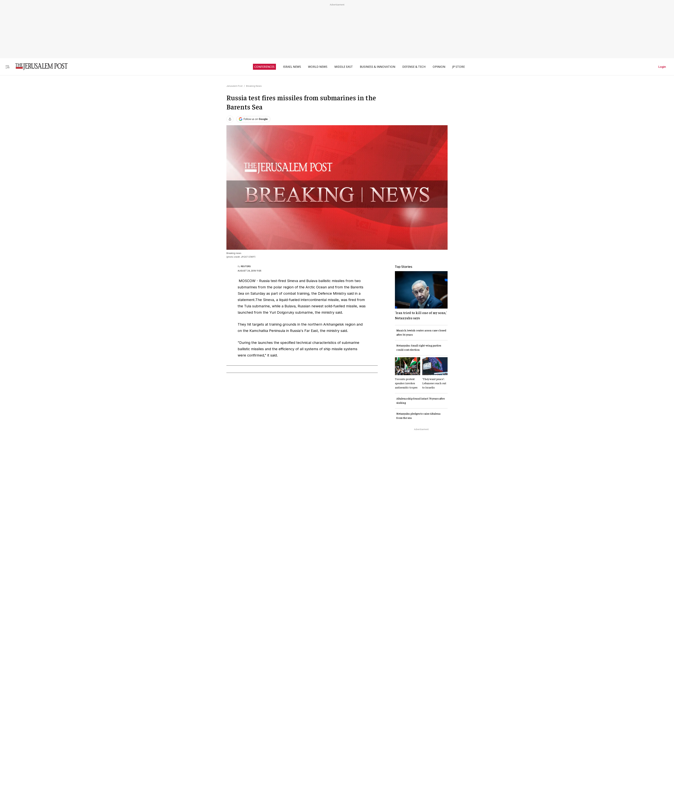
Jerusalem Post (234, 86)
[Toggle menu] (7, 66)
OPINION (439, 66)
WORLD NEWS (317, 66)
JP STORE (458, 66)
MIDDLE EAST (343, 66)
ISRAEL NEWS (292, 66)
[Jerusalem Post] (39, 66)
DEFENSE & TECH (414, 66)
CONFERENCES (264, 66)
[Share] (229, 119)
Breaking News (254, 86)
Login (662, 66)
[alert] (31, 744)
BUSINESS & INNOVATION (377, 66)
